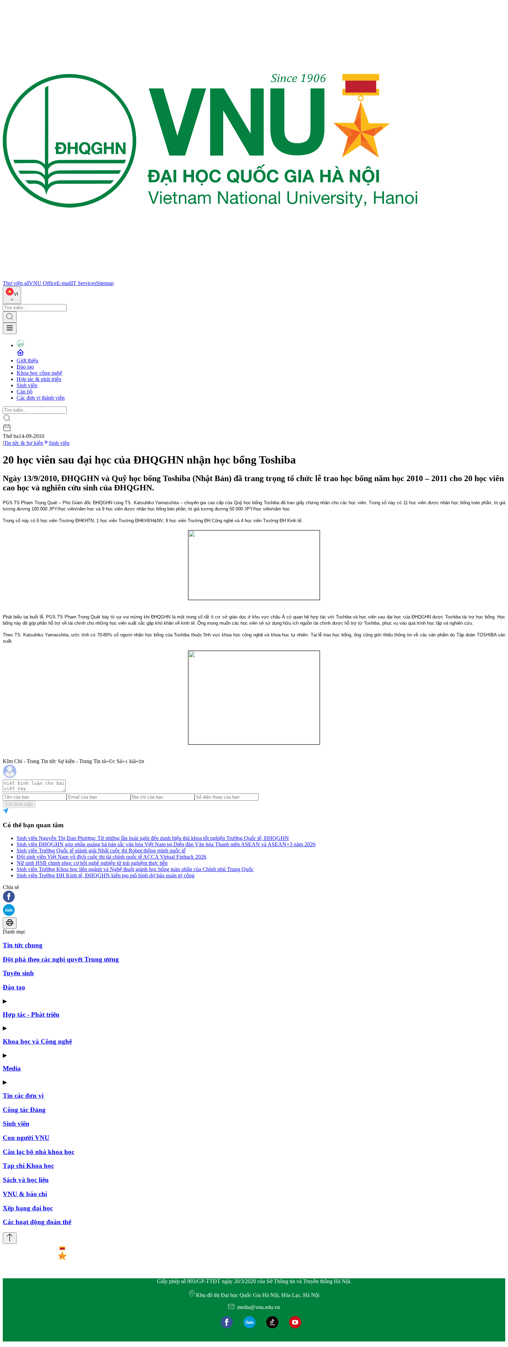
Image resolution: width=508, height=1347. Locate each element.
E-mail (64, 283)
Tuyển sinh (18, 973)
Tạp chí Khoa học (28, 1165)
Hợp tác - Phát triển (31, 1014)
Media (12, 1068)
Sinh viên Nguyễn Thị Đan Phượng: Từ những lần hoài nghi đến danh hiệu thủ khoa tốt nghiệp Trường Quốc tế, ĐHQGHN (153, 838)
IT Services (83, 283)
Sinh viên (27, 385)
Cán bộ (24, 391)
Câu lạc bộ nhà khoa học (38, 1151)
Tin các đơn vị (23, 1095)
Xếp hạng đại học (28, 1208)
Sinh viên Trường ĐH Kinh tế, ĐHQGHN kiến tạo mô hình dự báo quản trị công (106, 875)
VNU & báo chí (25, 1194)
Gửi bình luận (19, 804)
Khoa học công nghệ (39, 373)
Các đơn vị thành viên (41, 398)
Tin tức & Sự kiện (23, 443)
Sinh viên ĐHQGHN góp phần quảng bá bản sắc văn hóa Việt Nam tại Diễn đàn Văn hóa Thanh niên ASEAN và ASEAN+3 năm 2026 (166, 844)
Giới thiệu (27, 360)
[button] (254, 897)
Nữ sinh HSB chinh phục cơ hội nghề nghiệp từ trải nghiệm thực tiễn (92, 863)
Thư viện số (16, 283)
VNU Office (43, 283)
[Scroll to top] (10, 1238)
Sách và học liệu (26, 1179)
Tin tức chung (23, 945)
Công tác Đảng (24, 1109)
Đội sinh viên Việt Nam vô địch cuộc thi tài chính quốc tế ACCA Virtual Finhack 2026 (111, 857)
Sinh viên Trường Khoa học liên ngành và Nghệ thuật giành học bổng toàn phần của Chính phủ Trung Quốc (135, 869)
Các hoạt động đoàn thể (37, 1222)
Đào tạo (25, 367)
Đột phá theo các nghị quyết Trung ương (61, 959)
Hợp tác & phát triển (39, 379)
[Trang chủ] (210, 277)
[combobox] (12, 295)
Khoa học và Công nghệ (37, 1041)
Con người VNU (26, 1137)
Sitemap (105, 283)
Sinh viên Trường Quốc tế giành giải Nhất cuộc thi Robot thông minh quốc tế (101, 850)
